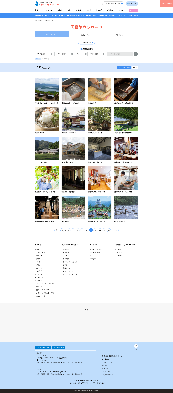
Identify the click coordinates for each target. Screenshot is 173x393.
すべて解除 (45, 58)
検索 (135, 54)
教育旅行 (66, 252)
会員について (106, 368)
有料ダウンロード (121, 35)
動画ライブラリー (86, 35)
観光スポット (40, 255)
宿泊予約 (110, 10)
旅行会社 (66, 249)
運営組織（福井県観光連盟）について (114, 356)
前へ (57, 230)
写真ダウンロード (69, 268)
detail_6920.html (126, 179)
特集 (36, 10)
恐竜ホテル (92, 16)
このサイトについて (108, 371)
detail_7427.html (99, 120)
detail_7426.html (126, 120)
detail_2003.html (73, 150)
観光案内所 (105, 359)
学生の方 (66, 259)
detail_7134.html (99, 150)
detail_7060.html (126, 150)
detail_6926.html (99, 179)
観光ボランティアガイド (44, 290)
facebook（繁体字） (96, 252)
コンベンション (68, 255)
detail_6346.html (47, 91)
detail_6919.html (73, 91)
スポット (60, 10)
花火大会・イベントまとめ (56, 16)
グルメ (89, 10)
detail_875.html (126, 209)
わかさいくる (40, 296)
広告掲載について (108, 375)
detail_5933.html (99, 91)
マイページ (134, 10)
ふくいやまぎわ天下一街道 (45, 293)
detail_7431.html (73, 120)
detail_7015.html (73, 179)
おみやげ (99, 10)
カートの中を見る (85, 42)
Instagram (93, 259)
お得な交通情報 (166, 4)
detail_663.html (99, 209)
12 (109, 230)
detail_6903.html (47, 209)
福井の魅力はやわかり (76, 16)
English (119, 249)
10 (100, 230)
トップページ (38, 20)
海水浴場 (40, 16)
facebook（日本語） (96, 249)
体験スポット (40, 259)
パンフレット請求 (44, 347)
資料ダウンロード (69, 265)
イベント (79, 10)
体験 (37, 58)
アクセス (121, 10)
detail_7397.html (47, 150)
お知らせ (39, 280)
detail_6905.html (126, 91)
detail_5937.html (47, 120)
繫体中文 (119, 252)
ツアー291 (39, 286)
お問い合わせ (59, 347)
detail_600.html (73, 209)
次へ (115, 230)
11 (104, 230)
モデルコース (47, 10)
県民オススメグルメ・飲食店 (128, 16)
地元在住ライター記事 (107, 16)
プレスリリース (107, 362)
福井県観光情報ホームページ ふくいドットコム (47, 3)
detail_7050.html (47, 179)
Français (119, 255)
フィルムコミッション (70, 262)
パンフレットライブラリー (45, 283)
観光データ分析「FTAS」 (71, 274)
